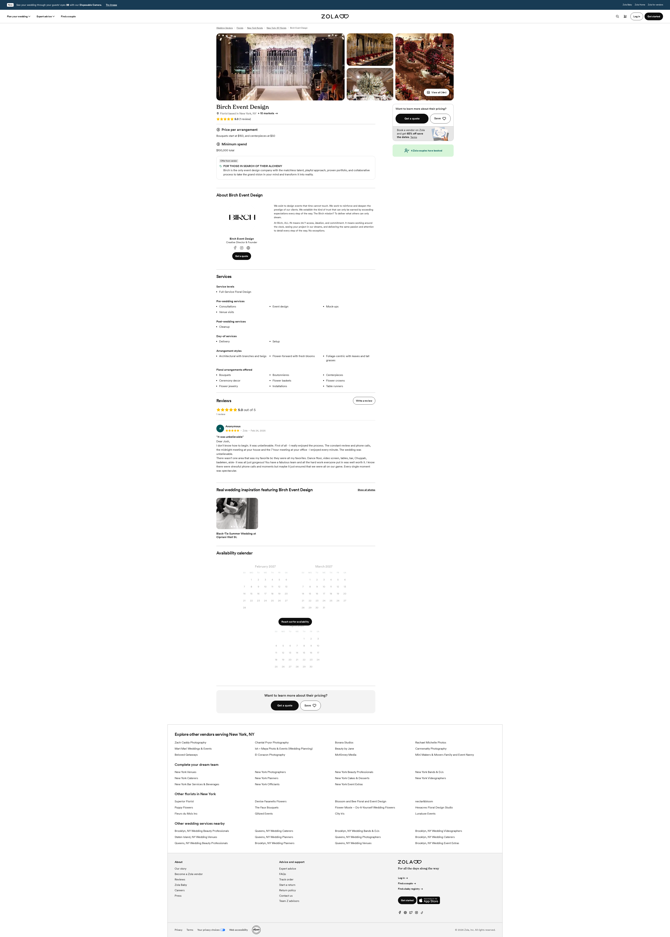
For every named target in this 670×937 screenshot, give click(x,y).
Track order (286, 879)
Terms (413, 137)
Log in (401, 878)
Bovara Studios (344, 742)
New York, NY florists (276, 28)
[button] (436, 92)
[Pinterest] (405, 913)
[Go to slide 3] (237, 527)
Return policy (287, 890)
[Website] (248, 247)
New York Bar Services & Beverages (197, 784)
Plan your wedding (17, 16)
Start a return (287, 885)
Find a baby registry (409, 888)
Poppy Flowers (184, 807)
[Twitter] (411, 913)
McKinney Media (345, 754)
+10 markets (266, 113)
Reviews (180, 879)
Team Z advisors (289, 901)
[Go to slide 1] (231, 527)
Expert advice (44, 16)
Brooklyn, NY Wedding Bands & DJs (357, 831)
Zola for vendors (655, 4)
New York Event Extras (349, 784)
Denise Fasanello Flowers (270, 801)
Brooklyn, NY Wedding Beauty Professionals (202, 831)
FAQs (282, 874)
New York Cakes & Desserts (352, 778)
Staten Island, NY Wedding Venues (196, 837)
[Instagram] (242, 247)
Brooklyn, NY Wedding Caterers (435, 837)
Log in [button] (636, 16)
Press (178, 895)
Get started (407, 900)
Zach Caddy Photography (190, 742)
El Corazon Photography (270, 754)
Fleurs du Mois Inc (186, 813)
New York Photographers (270, 772)
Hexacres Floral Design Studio (434, 807)
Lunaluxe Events (425, 813)
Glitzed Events (264, 813)
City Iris (339, 813)
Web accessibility (238, 929)
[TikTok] (422, 913)
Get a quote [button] (241, 256)
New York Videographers (430, 778)
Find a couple (68, 16)
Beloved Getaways (186, 754)
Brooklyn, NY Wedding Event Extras (437, 843)
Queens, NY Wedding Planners (274, 837)
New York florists (255, 28)
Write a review (364, 400)
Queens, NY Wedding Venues (353, 843)
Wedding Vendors (224, 28)
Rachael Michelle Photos (430, 742)
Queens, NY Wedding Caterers (274, 831)
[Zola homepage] (335, 16)
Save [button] (307, 705)
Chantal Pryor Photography (272, 742)
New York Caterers (186, 778)
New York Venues (185, 772)
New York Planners (266, 778)
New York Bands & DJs (429, 772)
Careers (180, 890)
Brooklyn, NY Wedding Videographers (438, 831)
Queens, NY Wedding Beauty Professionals (201, 843)
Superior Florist (184, 801)
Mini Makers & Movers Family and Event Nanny (444, 754)
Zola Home (640, 4)
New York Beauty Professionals (354, 772)
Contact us (286, 895)
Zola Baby (627, 4)
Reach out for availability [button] (295, 621)
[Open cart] (625, 16)
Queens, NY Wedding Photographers (358, 837)
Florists (240, 28)
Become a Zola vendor (189, 874)
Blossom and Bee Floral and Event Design (360, 801)
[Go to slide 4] (240, 527)
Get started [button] (653, 16)
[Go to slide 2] (234, 527)
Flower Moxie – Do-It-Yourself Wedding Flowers (365, 807)
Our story (180, 868)
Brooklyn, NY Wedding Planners (274, 843)
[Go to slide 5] (242, 527)
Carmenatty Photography (430, 748)
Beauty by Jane (344, 748)
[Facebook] (235, 247)
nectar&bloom (424, 801)
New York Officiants (267, 784)
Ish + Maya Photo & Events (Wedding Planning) (284, 748)
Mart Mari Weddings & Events (193, 748)
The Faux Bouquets (266, 807)
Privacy (178, 929)
